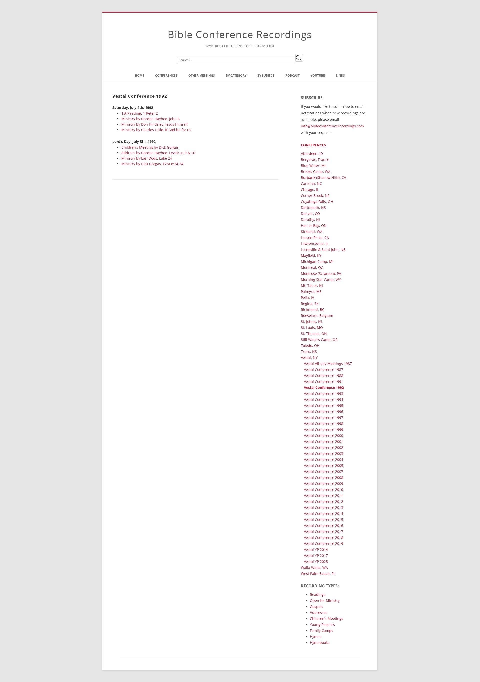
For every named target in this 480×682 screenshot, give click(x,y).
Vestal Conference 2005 (323, 465)
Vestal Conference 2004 (323, 459)
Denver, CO (310, 213)
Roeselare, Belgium (317, 315)
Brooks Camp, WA (315, 171)
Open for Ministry (325, 600)
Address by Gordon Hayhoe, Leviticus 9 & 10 (158, 152)
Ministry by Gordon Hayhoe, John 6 (151, 118)
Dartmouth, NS (313, 207)
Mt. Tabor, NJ (312, 285)
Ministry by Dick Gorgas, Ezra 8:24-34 (153, 164)
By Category (236, 76)
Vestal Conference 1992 (324, 387)
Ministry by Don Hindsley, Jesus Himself (155, 124)
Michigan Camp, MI (317, 261)
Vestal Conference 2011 (323, 495)
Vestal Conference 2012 (323, 501)
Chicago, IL (310, 189)
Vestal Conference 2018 (323, 537)
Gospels (316, 606)
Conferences (166, 76)
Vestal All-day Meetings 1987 (328, 363)
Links (340, 76)
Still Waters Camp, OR (319, 339)
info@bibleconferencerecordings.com (332, 126)
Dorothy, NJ (310, 219)
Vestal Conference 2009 (323, 483)
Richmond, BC (312, 309)
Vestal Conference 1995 (323, 405)
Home (139, 76)
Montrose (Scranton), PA (321, 273)
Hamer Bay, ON (314, 225)
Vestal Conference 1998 (323, 423)
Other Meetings (201, 76)
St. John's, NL (312, 321)
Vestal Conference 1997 (323, 417)
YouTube (318, 76)
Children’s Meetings (326, 618)
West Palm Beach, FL (318, 573)
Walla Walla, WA (314, 567)
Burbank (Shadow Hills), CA (323, 177)
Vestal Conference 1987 (323, 369)
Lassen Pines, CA (315, 237)
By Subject (266, 76)
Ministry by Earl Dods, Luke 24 (147, 158)
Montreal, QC (312, 267)
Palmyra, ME (311, 291)
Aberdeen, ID (312, 153)
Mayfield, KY (311, 255)
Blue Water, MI (313, 165)
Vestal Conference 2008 (323, 477)
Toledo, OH (310, 345)
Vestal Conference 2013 (323, 507)
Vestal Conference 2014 (323, 513)
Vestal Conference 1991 (323, 381)
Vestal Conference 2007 (323, 471)
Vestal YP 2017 (316, 555)
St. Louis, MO (312, 327)
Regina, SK (310, 303)
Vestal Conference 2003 (323, 453)
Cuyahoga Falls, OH (317, 201)
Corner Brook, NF (315, 195)
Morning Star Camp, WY (321, 279)
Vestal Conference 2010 (323, 489)
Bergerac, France (315, 159)
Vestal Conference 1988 (323, 375)
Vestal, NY (309, 357)
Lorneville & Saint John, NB (323, 249)
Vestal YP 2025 (316, 561)
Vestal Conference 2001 (323, 441)
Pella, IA (307, 297)
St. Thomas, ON (314, 333)
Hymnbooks (320, 642)
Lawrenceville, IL (314, 243)
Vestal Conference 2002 (323, 447)
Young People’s (322, 624)
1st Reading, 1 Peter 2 (140, 113)
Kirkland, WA (311, 231)
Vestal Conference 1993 (323, 393)
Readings (318, 594)
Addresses (319, 612)
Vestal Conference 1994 (323, 399)
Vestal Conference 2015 (323, 519)
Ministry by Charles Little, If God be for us (156, 130)
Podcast (293, 76)
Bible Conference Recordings (240, 34)
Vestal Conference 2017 (323, 531)
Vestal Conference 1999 (323, 429)
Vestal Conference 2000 (323, 435)
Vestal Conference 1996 (323, 411)
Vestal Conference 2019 (323, 543)
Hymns (316, 636)
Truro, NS (309, 351)
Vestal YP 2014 (316, 549)
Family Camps (321, 630)
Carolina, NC (311, 183)
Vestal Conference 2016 (323, 525)
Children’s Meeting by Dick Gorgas (150, 147)
